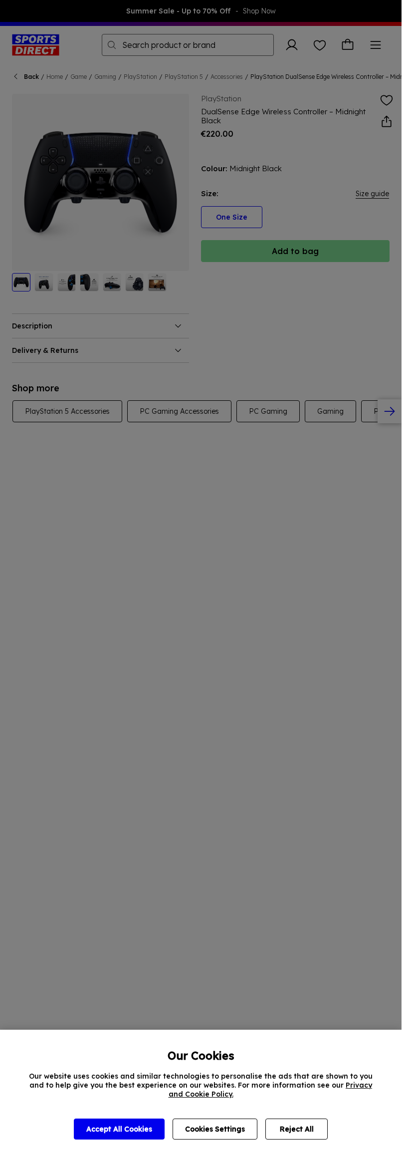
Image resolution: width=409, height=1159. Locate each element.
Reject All (297, 1129)
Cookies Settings (215, 1129)
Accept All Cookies (119, 1129)
